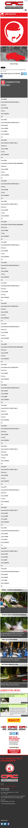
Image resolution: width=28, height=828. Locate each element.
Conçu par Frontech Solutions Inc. (9, 786)
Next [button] (26, 727)
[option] (14, 727)
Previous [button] (1, 727)
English (26, 0)
